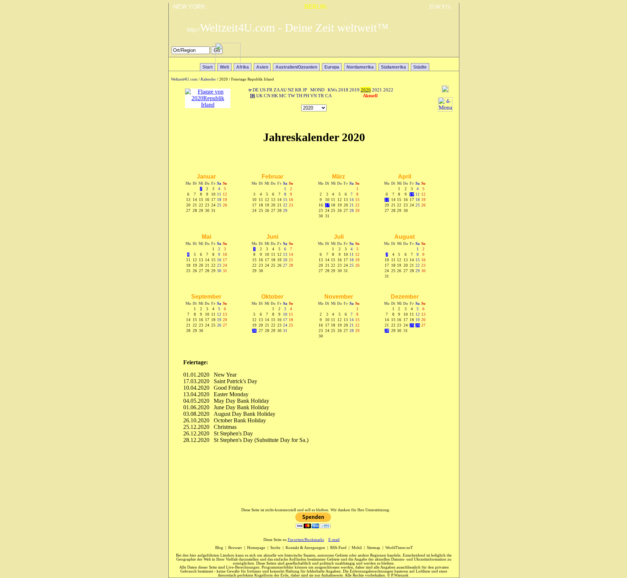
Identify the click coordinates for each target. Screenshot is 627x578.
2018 (343, 90)
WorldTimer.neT (399, 548)
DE (256, 90)
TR (321, 95)
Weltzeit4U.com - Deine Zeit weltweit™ (287, 27)
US (263, 90)
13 (387, 200)
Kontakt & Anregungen (305, 548)
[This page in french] (438, 52)
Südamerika (393, 67)
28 (387, 331)
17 (327, 205)
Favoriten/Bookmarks (306, 540)
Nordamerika (360, 67)
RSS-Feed (338, 548)
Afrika (242, 67)
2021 (377, 90)
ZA (276, 90)
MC (283, 95)
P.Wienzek (400, 575)
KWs (332, 90)
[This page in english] (448, 52)
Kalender (208, 79)
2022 (388, 90)
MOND (317, 90)
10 (412, 194)
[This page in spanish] (427, 52)
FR (269, 90)
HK (274, 95)
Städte (420, 67)
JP (305, 90)
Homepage (256, 548)
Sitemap (373, 548)
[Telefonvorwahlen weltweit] (228, 61)
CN (267, 95)
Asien (262, 67)
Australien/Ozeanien (296, 67)
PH (306, 95)
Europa (331, 67)
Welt (224, 67)
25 (412, 325)
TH (299, 95)
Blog (219, 548)
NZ (291, 90)
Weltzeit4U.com (184, 79)
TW (291, 95)
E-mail (334, 540)
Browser (235, 548)
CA (328, 95)
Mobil (357, 548)
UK (259, 95)
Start (207, 67)
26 (254, 331)
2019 (354, 90)
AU (283, 90)
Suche (275, 548)
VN (313, 95)
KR (298, 90)
